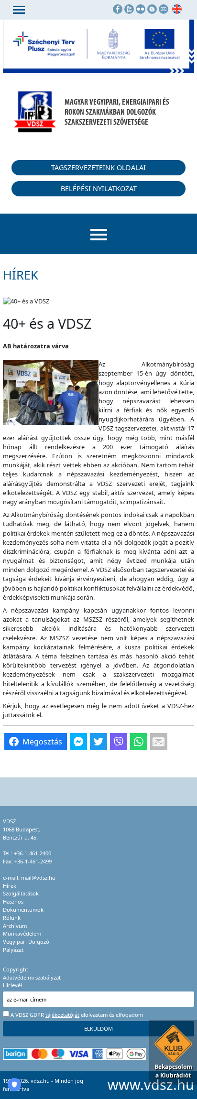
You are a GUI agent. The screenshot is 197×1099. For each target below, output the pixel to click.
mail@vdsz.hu (38, 877)
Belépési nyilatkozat (99, 188)
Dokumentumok (23, 909)
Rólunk (12, 917)
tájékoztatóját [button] (62, 1014)
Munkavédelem (22, 933)
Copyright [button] (15, 969)
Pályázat (13, 949)
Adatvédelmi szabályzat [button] (32, 977)
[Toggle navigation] (19, 10)
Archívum (15, 925)
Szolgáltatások (21, 893)
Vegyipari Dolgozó (26, 941)
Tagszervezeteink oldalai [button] (98, 167)
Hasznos (13, 901)
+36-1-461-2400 (32, 853)
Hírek (9, 885)
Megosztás (42, 741)
